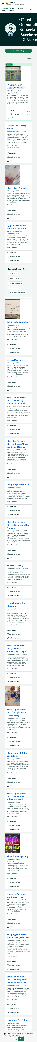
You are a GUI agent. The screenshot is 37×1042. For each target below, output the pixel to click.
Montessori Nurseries (16, 283)
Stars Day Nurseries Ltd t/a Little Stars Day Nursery (18, 539)
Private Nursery (14, 288)
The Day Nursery (18, 580)
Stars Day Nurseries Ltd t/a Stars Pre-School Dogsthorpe (18, 663)
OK (21, 1039)
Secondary (20, 8)
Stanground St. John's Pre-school (18, 769)
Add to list (13, 110)
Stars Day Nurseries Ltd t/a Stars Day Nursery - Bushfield (18, 415)
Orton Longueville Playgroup (18, 620)
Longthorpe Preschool (18, 499)
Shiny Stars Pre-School (18, 192)
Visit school (29, 113)
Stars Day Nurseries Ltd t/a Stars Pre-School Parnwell (18, 811)
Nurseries (5, 8)
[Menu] (4, 3)
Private (4, 11)
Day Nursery (13, 274)
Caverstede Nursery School (18, 142)
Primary (12, 8)
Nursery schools (14, 278)
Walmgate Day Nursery (18, 91)
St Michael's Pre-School (18, 327)
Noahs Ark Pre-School (17, 1020)
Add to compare (15, 114)
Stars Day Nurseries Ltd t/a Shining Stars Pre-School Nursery (18, 994)
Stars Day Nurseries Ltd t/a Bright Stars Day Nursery (16, 712)
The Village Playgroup (18, 861)
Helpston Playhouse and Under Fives (18, 910)
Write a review (14, 118)
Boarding (11, 11)
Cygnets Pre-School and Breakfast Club (18, 242)
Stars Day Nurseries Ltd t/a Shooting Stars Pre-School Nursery (18, 458)
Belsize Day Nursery (18, 374)
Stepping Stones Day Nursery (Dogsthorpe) (18, 951)
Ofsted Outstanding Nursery (18, 292)
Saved (30, 9)
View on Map (20, 51)
